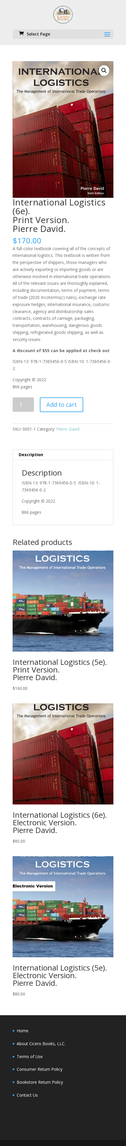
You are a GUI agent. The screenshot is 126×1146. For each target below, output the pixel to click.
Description (31, 454)
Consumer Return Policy (39, 1069)
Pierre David (67, 429)
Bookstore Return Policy (40, 1082)
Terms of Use (30, 1056)
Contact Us (27, 1095)
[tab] (63, 455)
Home (22, 1030)
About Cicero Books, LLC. (41, 1043)
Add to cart (61, 405)
